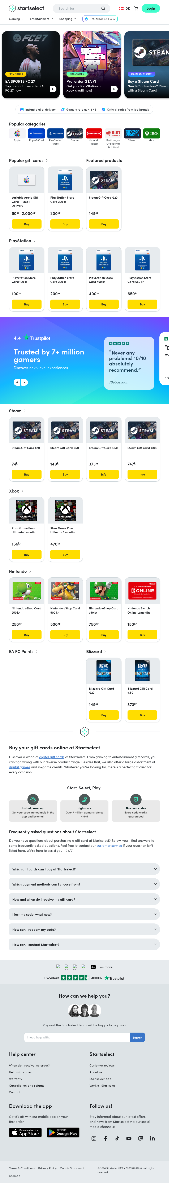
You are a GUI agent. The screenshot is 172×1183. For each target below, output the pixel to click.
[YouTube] (130, 1138)
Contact (14, 1092)
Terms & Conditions (22, 1168)
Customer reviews (102, 1065)
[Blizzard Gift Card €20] (103, 670)
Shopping (65, 19)
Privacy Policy (47, 1168)
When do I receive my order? (29, 1065)
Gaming (14, 19)
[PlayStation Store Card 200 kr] (65, 179)
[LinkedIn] (154, 1138)
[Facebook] (107, 1138)
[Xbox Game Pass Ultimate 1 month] (26, 510)
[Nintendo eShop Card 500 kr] (65, 591)
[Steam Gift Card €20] (104, 180)
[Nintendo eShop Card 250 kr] (27, 591)
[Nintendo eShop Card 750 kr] (104, 591)
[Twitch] (142, 1138)
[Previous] (17, 382)
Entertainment (39, 19)
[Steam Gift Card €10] (27, 430)
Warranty (15, 1079)
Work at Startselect (103, 1085)
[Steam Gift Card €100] (142, 430)
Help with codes (20, 1072)
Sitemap (14, 1176)
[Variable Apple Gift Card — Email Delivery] (26, 179)
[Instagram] (95, 1138)
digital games (19, 767)
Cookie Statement (72, 1168)
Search (137, 1037)
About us (96, 1072)
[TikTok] (119, 1138)
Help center (22, 1053)
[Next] (24, 382)
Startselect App (101, 1079)
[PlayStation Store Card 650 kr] (142, 260)
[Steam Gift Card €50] (104, 430)
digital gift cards (51, 757)
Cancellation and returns (26, 1085)
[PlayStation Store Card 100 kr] (26, 260)
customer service (109, 845)
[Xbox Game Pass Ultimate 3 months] (65, 510)
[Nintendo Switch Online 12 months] (142, 590)
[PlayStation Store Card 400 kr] (103, 260)
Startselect (102, 1053)
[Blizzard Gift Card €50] (142, 670)
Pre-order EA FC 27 (103, 19)
